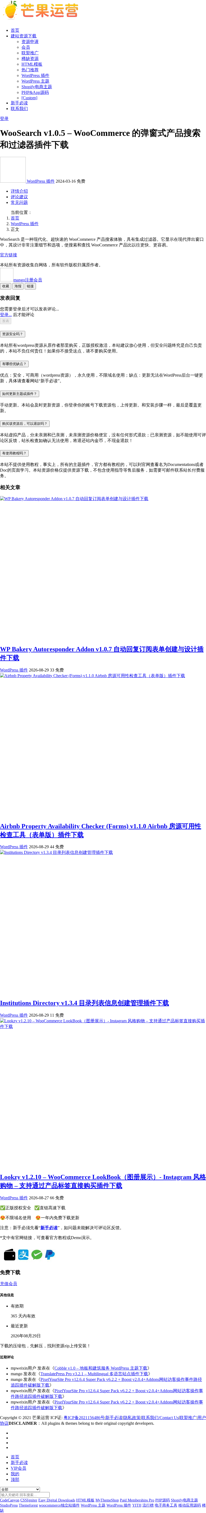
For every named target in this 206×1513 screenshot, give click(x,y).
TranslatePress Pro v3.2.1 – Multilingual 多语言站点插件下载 (94, 1373)
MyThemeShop (107, 1500)
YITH (136, 1505)
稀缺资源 (30, 58)
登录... (6, 314)
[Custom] (29, 98)
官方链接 (8, 255)
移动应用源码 (189, 1505)
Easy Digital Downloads (56, 1500)
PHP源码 (162, 1500)
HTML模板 (31, 64)
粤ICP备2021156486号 (84, 1417)
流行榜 (148, 1505)
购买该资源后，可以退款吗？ (24, 424)
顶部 (15, 1479)
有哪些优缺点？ (14, 364)
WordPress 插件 (35, 75)
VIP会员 (18, 1468)
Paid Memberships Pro (137, 1500)
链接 (30, 286)
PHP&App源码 (35, 92)
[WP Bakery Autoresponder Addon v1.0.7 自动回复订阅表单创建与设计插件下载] (74, 498)
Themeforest (28, 1505)
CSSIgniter (28, 1500)
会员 (25, 47)
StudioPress (9, 1505)
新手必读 (19, 103)
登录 (4, 118)
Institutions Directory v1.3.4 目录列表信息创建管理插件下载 (84, 1002)
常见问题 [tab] (19, 202)
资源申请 (30, 41)
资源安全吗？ (12, 334)
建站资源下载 (23, 36)
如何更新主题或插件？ (19, 394)
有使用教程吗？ (14, 453)
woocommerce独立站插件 (59, 1505)
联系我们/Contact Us (160, 1417)
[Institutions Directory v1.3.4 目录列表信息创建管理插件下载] (56, 852)
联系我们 (19, 108)
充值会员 (8, 1283)
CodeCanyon (9, 1500)
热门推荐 (30, 70)
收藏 (5, 286)
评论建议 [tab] (19, 197)
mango (27, 280)
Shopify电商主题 (36, 86)
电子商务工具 (166, 1505)
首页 (15, 30)
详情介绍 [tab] (19, 191)
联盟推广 (30, 53)
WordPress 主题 (35, 81)
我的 (15, 1474)
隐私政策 (132, 1417)
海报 (17, 286)
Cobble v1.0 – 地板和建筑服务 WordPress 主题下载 (100, 1368)
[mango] (13, 181)
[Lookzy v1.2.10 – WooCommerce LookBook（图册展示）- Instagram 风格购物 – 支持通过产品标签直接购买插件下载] (103, 1026)
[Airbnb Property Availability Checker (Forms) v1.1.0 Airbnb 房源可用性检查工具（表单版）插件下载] (92, 675)
